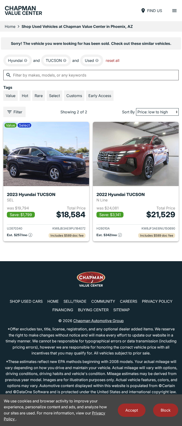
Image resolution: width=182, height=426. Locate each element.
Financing (62, 309)
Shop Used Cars (26, 301)
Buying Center (93, 309)
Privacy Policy (157, 301)
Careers (128, 301)
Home (10, 26)
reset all (112, 60)
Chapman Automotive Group (98, 320)
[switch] (174, 10)
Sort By (128, 112)
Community (103, 301)
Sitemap (121, 309)
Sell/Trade (75, 301)
